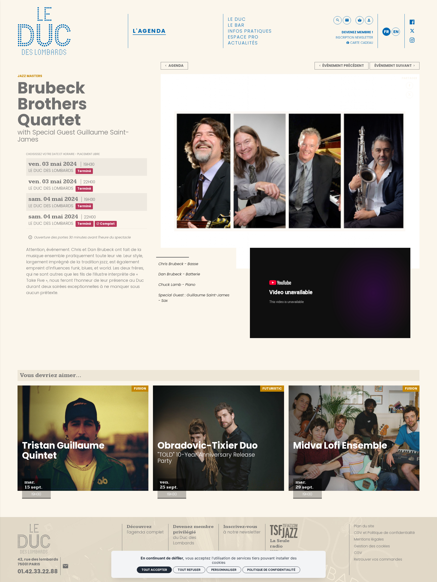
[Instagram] (412, 40)
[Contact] (347, 20)
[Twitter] (412, 31)
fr (386, 31)
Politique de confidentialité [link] (271, 570)
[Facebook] (412, 22)
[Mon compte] (369, 20)
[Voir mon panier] (360, 20)
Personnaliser (223, 570)
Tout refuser (189, 570)
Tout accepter (154, 570)
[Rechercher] (337, 20)
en (396, 31)
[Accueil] (44, 30)
